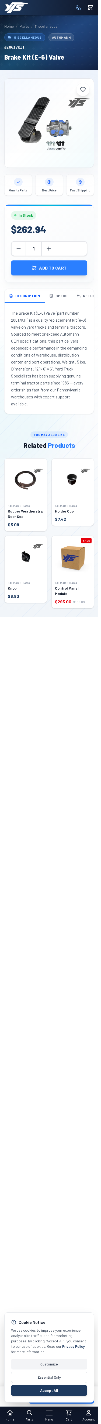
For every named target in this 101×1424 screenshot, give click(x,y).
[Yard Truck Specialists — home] (16, 7)
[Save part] (83, 89)
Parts (24, 26)
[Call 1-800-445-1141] (78, 7)
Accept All (49, 1390)
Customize (49, 1364)
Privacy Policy (73, 1346)
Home (9, 26)
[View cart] (90, 7)
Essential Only (49, 1377)
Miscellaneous (46, 26)
